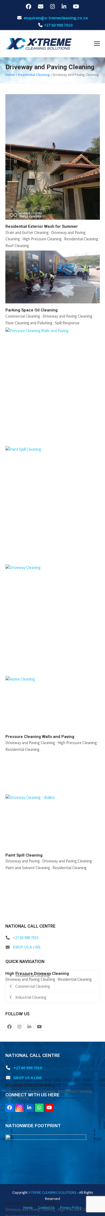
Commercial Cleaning (22, 316)
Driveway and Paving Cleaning (67, 316)
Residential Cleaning (34, 74)
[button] (97, 43)
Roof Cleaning (17, 245)
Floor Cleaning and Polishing (28, 322)
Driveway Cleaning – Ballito (31, 1203)
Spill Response (67, 322)
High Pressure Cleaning (42, 238)
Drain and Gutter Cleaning (27, 232)
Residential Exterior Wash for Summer (41, 226)
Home (10, 74)
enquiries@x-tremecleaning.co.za (56, 17)
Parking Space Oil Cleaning (31, 310)
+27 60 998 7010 (58, 25)
